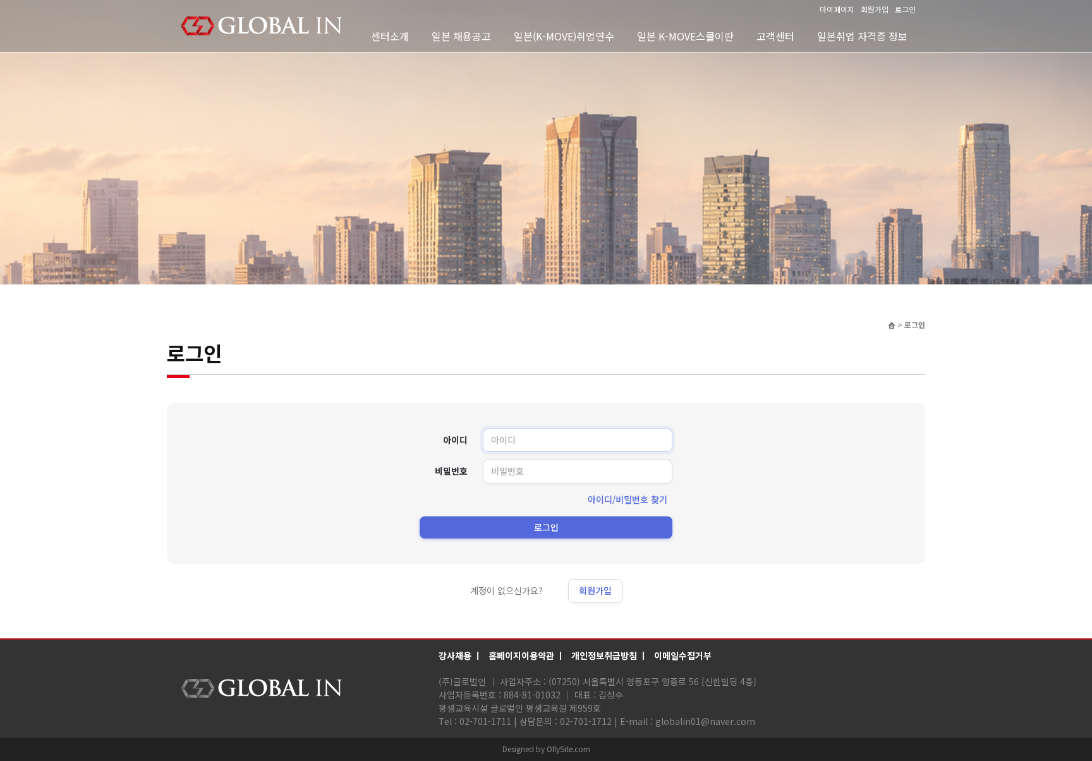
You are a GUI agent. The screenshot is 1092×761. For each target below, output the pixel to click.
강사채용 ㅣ (460, 655)
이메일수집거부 (683, 655)
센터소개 (390, 36)
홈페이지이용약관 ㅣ (526, 655)
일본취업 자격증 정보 (862, 36)
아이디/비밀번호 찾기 (627, 499)
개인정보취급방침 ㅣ (609, 655)
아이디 (455, 440)
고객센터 (775, 36)
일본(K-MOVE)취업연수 (564, 36)
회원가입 (875, 9)
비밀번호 (451, 471)
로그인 (905, 9)
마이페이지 (837, 9)
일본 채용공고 (461, 36)
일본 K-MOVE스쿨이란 (685, 36)
